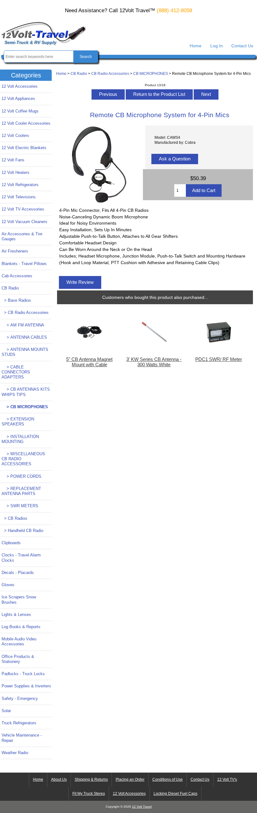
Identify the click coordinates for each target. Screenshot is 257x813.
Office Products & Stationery (18, 659)
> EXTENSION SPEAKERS (18, 421)
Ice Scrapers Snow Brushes (19, 599)
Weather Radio (15, 752)
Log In (216, 45)
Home (196, 45)
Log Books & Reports (21, 626)
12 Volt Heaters (15, 172)
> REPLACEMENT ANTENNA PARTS (21, 491)
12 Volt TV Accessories (23, 209)
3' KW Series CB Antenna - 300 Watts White (153, 362)
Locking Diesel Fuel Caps (175, 793)
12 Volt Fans (13, 160)
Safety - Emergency (20, 698)
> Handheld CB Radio (22, 530)
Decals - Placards (18, 572)
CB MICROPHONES (150, 73)
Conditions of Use (167, 779)
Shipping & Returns (91, 779)
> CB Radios (14, 518)
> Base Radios (16, 300)
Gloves (8, 584)
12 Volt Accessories (20, 86)
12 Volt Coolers (15, 135)
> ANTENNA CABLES (24, 337)
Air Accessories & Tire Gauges (22, 236)
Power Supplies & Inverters (26, 686)
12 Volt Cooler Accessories (26, 123)
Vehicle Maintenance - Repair (22, 738)
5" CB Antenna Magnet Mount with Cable (89, 362)
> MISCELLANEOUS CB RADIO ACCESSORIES (23, 458)
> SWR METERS (20, 505)
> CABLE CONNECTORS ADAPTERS (16, 372)
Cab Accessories (17, 276)
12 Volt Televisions (19, 197)
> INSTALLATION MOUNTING (20, 439)
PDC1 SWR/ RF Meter (218, 359)
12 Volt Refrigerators (20, 184)
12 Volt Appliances (18, 98)
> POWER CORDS (21, 476)
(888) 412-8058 (174, 10)
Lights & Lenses (16, 614)
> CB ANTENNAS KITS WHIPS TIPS (26, 392)
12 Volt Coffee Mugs (20, 111)
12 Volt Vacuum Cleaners (24, 221)
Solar (6, 710)
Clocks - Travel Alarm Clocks (21, 557)
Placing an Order (130, 779)
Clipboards (11, 542)
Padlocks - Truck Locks (23, 673)
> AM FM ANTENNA (23, 325)
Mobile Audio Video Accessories (19, 641)
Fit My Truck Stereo (88, 793)
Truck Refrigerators (19, 723)
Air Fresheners (15, 251)
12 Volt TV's (227, 779)
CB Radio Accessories (110, 73)
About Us (59, 779)
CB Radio (79, 73)
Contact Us (242, 45)
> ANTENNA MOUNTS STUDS (25, 352)
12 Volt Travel (142, 806)
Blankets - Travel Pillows (24, 263)
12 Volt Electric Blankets (24, 147)
